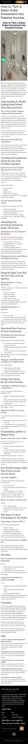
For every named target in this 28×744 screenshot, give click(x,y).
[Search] (22, 728)
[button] (25, 2)
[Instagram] (14, 734)
